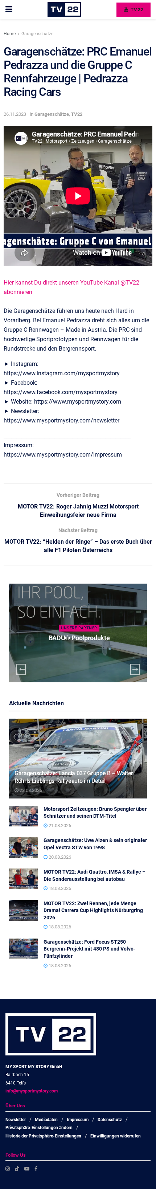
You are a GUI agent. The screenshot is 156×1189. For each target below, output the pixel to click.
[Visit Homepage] (64, 9)
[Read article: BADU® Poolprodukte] (78, 633)
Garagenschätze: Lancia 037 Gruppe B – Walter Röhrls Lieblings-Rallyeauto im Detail (74, 777)
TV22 (136, 9)
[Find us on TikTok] (17, 1169)
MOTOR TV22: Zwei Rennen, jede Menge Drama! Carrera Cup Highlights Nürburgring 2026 (93, 910)
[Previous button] (21, 669)
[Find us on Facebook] (35, 1169)
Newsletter (15, 1119)
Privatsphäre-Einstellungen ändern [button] (39, 1127)
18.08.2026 (59, 888)
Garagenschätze (37, 33)
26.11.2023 (15, 114)
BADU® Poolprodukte (79, 638)
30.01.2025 (80, 652)
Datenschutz (110, 1119)
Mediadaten (46, 1119)
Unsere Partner (79, 628)
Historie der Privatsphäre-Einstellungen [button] (43, 1136)
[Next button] (135, 669)
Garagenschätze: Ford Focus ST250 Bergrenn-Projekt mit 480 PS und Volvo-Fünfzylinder (89, 949)
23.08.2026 (30, 790)
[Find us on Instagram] (7, 1169)
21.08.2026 (59, 825)
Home (10, 33)
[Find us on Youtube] (26, 1169)
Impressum (78, 1119)
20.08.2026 (59, 857)
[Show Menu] (8, 9)
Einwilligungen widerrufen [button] (115, 1136)
